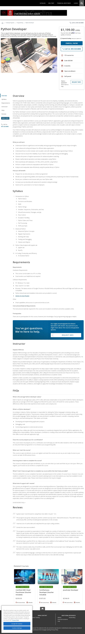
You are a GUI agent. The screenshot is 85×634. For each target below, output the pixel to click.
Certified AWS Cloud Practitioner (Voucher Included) (23, 592)
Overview (4, 95)
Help (59, 621)
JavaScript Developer (70, 590)
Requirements (6, 103)
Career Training (36, 617)
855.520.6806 (4, 126)
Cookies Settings (17, 628)
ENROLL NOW (72, 43)
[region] (16, 619)
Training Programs (10, 22)
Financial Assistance (63, 619)
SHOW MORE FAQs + (19, 502)
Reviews (4, 114)
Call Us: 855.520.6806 (77, 23)
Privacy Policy (54, 629)
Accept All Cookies (17, 623)
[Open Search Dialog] (81, 3)
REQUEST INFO (76, 82)
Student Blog (72, 617)
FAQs (3, 110)
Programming (20, 22)
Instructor (5, 106)
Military (59, 617)
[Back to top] (42, 615)
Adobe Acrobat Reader (22, 296)
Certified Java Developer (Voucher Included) (46, 592)
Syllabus (4, 99)
